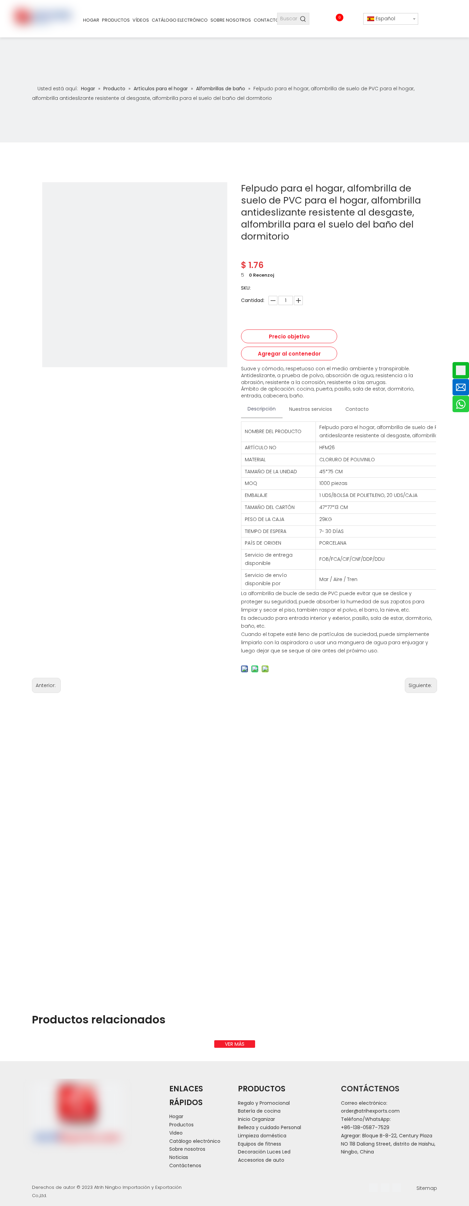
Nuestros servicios (310, 409)
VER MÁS (234, 1044)
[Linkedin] (385, 1187)
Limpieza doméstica (262, 1135)
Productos (181, 1124)
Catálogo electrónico (194, 1141)
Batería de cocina (259, 1111)
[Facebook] (373, 1187)
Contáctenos (185, 1165)
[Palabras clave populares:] (303, 18)
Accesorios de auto (261, 1160)
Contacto (357, 409)
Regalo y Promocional (264, 1103)
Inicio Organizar (256, 1119)
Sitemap (426, 1188)
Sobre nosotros (187, 1149)
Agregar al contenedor (289, 353)
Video (176, 1132)
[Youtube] (396, 1187)
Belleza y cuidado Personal (269, 1127)
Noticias (178, 1157)
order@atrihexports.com (370, 1111)
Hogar (176, 1116)
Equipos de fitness (259, 1143)
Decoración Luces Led (264, 1151)
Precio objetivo (289, 336)
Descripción (262, 408)
